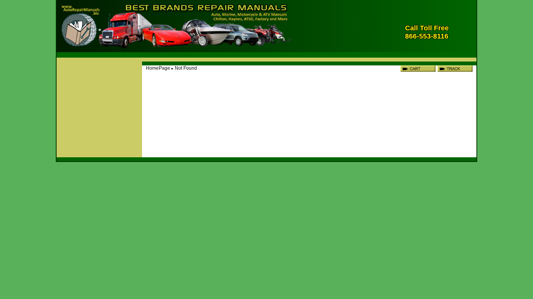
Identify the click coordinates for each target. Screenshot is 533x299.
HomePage (158, 68)
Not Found (186, 68)
